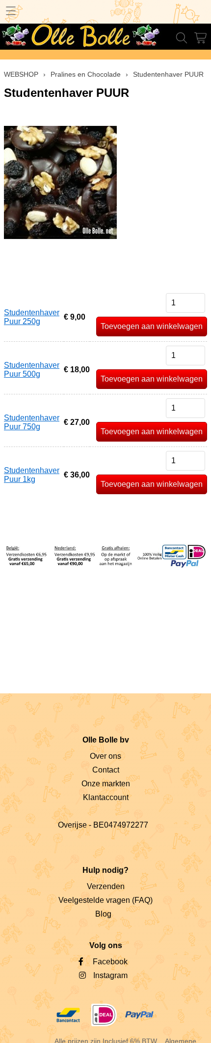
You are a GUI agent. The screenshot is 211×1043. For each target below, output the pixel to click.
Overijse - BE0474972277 (103, 825)
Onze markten (105, 783)
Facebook (110, 961)
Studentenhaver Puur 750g (31, 422)
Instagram (110, 975)
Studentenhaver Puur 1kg (31, 474)
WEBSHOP (21, 74)
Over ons (105, 756)
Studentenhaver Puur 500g (31, 369)
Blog (103, 914)
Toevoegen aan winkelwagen (152, 326)
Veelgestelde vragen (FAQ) (105, 900)
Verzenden (106, 886)
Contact (105, 770)
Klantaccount (106, 797)
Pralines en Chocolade (86, 74)
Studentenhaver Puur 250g (31, 317)
